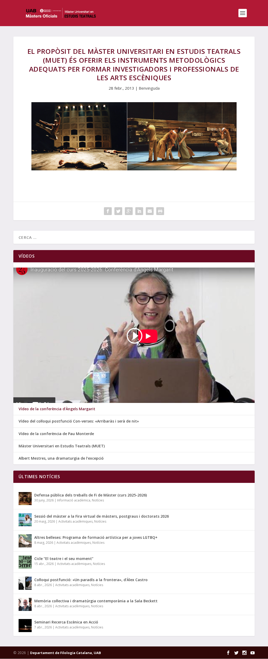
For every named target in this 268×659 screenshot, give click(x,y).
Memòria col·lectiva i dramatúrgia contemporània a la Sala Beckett (96, 600)
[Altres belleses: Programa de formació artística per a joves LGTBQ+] (25, 540)
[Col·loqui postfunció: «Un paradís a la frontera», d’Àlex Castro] (25, 583)
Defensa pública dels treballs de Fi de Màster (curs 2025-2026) (90, 495)
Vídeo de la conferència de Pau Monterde (56, 433)
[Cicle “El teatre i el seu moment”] (25, 562)
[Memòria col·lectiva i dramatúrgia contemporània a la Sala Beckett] (25, 604)
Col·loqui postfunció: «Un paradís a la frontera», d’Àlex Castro (91, 579)
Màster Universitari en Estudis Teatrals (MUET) (62, 446)
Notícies (98, 500)
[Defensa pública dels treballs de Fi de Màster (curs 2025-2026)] (25, 498)
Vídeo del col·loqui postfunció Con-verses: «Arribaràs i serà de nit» (79, 421)
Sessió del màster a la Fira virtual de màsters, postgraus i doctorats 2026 (101, 516)
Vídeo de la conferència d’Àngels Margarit (57, 409)
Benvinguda (149, 88)
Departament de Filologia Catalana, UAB (65, 652)
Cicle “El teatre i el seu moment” (63, 558)
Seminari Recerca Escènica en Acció (66, 622)
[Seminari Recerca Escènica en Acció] (25, 625)
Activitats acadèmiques (75, 521)
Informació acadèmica (73, 500)
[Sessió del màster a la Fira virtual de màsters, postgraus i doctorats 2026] (25, 519)
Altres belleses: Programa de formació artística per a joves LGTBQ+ (96, 537)
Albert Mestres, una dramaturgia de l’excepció (61, 458)
